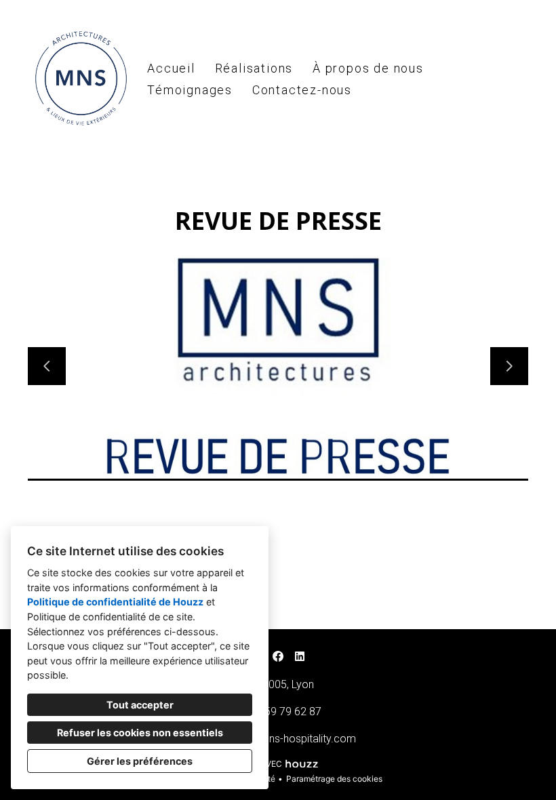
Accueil (171, 68)
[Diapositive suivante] (509, 366)
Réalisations (254, 68)
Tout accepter (140, 705)
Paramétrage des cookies (334, 779)
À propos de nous (368, 68)
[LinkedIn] (300, 656)
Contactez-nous (302, 90)
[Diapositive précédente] (47, 366)
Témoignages (190, 90)
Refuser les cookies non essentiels (140, 732)
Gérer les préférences (140, 761)
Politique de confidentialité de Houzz (115, 601)
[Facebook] (278, 656)
